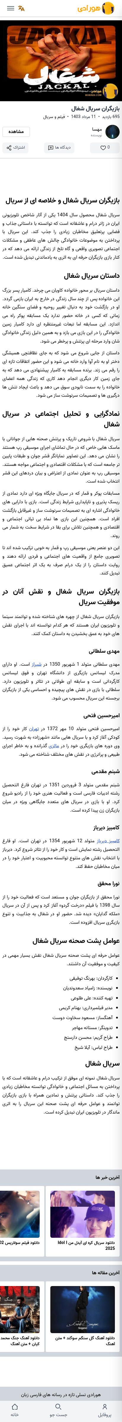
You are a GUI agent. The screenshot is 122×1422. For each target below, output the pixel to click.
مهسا (97, 129)
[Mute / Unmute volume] (11, 8)
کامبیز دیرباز (108, 841)
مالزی (54, 746)
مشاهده (16, 132)
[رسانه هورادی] (96, 8)
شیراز (36, 664)
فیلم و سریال (54, 117)
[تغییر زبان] (21, 8)
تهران (34, 729)
